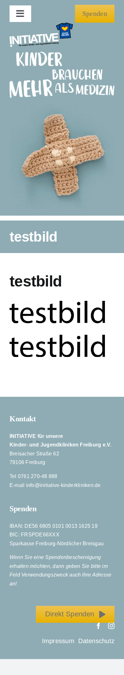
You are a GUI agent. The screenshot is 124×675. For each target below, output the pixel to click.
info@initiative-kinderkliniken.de (63, 485)
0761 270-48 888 (38, 476)
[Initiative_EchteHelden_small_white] (41, 25)
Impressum (59, 640)
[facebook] (98, 626)
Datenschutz (96, 640)
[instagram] (111, 626)
